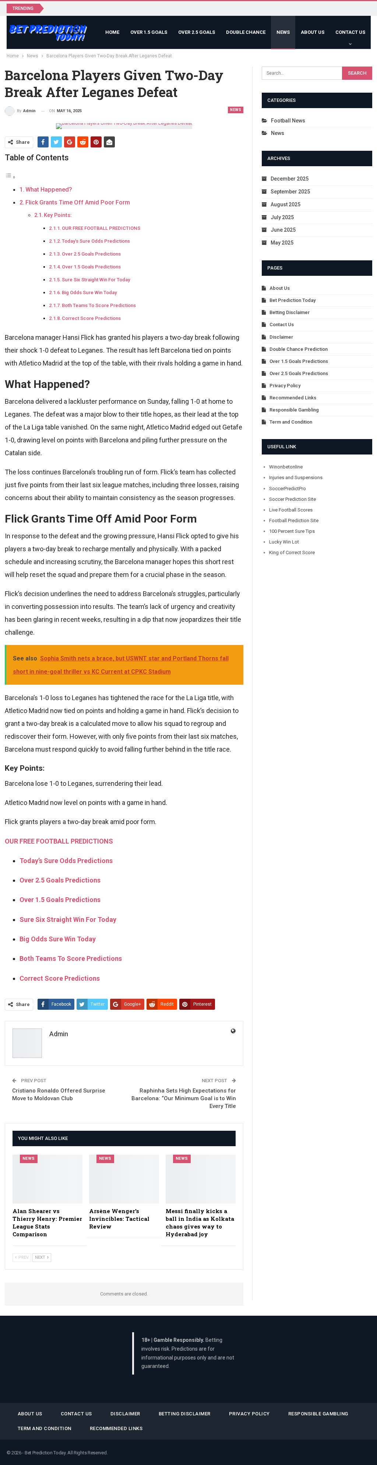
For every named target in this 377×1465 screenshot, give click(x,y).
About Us (312, 32)
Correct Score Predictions (91, 318)
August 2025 (285, 204)
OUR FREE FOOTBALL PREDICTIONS (101, 228)
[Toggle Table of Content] (10, 177)
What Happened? (48, 189)
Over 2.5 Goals (196, 32)
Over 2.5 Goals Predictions (91, 254)
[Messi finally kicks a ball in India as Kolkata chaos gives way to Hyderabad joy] (201, 1179)
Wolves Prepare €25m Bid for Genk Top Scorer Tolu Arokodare (127, 8)
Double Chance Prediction (298, 349)
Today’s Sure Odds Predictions (96, 241)
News (283, 32)
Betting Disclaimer (289, 312)
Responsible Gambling (294, 410)
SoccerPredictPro (287, 488)
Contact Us (350, 32)
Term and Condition (290, 422)
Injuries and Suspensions (296, 477)
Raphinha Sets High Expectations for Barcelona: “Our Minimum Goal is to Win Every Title (183, 1098)
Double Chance (245, 32)
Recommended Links (292, 397)
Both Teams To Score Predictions (99, 305)
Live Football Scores (291, 510)
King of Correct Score (292, 552)
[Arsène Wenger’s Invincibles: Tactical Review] (124, 1179)
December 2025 (290, 179)
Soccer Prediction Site (292, 499)
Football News (288, 121)
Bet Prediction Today (292, 300)
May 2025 (282, 243)
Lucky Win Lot (284, 542)
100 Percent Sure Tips (292, 531)
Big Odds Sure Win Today (89, 292)
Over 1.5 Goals (148, 32)
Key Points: (58, 215)
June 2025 (283, 230)
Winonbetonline (286, 467)
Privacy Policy (284, 385)
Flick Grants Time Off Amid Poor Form (77, 202)
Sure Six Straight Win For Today (96, 279)
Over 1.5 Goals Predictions (91, 267)
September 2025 (290, 192)
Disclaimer (281, 337)
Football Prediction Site (293, 520)
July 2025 (282, 217)
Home (112, 32)
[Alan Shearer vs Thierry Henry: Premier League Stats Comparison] (47, 1179)
